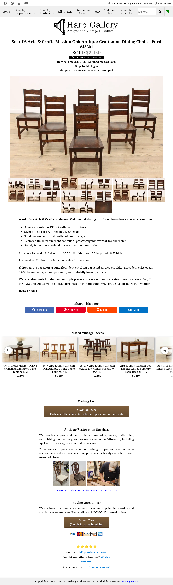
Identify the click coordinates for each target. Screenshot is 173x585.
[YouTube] (26, 3)
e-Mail (135, 309)
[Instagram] (19, 3)
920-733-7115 (164, 3)
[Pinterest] (12, 3)
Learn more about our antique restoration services (86, 490)
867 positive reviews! (93, 552)
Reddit (103, 309)
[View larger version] (86, 126)
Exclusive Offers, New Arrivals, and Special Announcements (86, 411)
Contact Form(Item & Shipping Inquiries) (86, 522)
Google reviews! (99, 567)
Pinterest (72, 309)
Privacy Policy (130, 581)
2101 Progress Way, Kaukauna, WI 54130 (132, 3)
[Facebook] (5, 3)
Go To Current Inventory (88, 57)
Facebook (41, 309)
